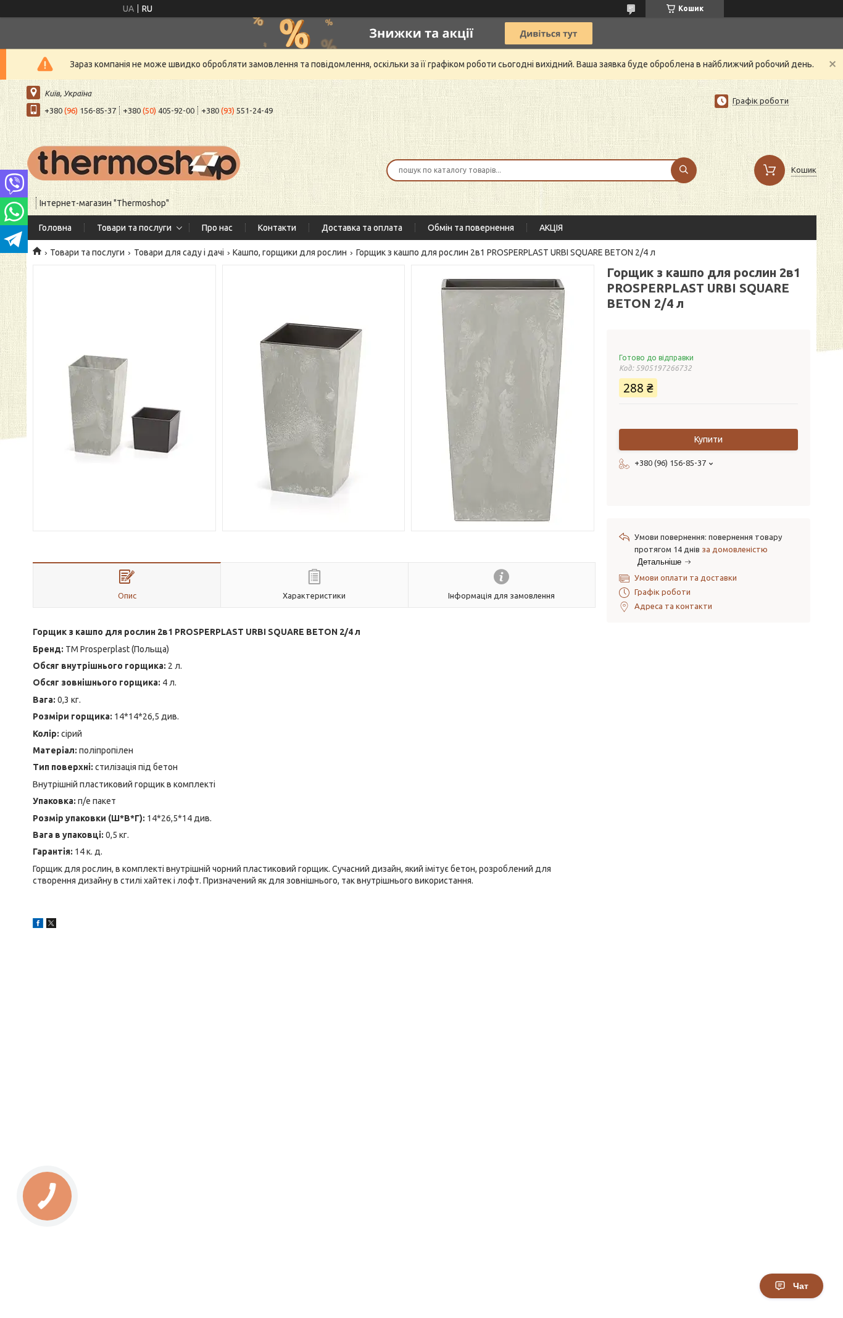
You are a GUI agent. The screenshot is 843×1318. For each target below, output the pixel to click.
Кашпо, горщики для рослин (290, 252)
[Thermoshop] (135, 162)
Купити (708, 439)
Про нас (217, 227)
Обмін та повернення (471, 227)
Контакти (277, 227)
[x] (51, 925)
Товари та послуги (134, 227)
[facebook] (38, 925)
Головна (55, 227)
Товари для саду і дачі (179, 252)
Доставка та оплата (362, 227)
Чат (800, 1286)
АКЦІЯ (551, 227)
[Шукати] (684, 170)
